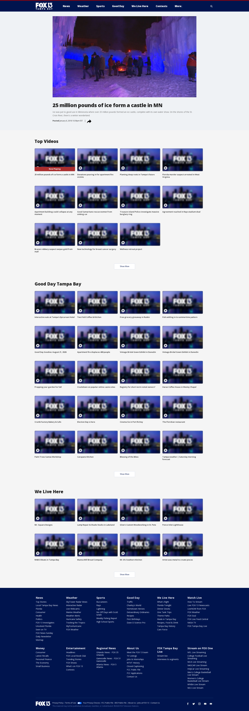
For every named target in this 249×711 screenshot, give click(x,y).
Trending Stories (73, 659)
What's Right (163, 601)
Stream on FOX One (200, 648)
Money (40, 648)
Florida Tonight (164, 605)
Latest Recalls (42, 655)
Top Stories (41, 601)
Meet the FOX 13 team (137, 652)
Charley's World (134, 605)
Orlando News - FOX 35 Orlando (107, 653)
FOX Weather (72, 629)
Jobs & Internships (135, 659)
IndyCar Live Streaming (198, 668)
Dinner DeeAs (163, 608)
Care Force (162, 629)
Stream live (162, 655)
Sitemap (39, 640)
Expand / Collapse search (211, 6)
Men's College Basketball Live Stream (199, 673)
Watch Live (194, 597)
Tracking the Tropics (75, 622)
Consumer (40, 612)
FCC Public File (133, 669)
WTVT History (133, 662)
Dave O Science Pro (136, 622)
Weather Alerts (73, 615)
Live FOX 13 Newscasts (198, 605)
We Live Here (165, 597)
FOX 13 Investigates (45, 622)
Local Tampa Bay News (47, 605)
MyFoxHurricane (73, 626)
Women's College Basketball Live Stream (198, 679)
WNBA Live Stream (196, 684)
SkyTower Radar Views (76, 601)
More (178, 6)
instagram (199, 703)
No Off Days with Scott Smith (107, 613)
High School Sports (105, 621)
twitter (193, 703)
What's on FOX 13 (74, 666)
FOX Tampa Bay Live (197, 626)
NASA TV (191, 622)
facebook (188, 703)
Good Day (133, 597)
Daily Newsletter (43, 636)
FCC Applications (134, 673)
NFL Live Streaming (196, 652)
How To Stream (194, 601)
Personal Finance (44, 659)
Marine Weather (73, 612)
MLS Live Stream (195, 687)
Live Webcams (73, 608)
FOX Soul (191, 615)
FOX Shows (71, 662)
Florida (39, 608)
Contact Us (132, 676)
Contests (70, 669)
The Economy (42, 662)
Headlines (70, 652)
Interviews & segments (168, 659)
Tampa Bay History (166, 626)
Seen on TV (41, 629)
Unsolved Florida (43, 626)
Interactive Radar (74, 605)
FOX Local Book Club (76, 655)
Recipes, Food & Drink (167, 622)
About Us (133, 648)
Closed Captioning (135, 666)
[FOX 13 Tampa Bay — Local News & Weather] (45, 6)
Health (39, 615)
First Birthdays (133, 619)
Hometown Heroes (136, 608)
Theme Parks (163, 615)
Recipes (130, 615)
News (39, 597)
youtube (205, 703)
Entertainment (75, 648)
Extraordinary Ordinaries (138, 612)
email (211, 703)
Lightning (100, 608)
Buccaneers (101, 601)
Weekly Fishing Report (106, 618)
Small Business (43, 666)
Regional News (106, 648)
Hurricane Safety (74, 619)
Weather (71, 597)
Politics (39, 619)
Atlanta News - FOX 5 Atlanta (106, 665)
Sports (100, 597)
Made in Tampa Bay (166, 619)
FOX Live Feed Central (197, 619)
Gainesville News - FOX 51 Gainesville (108, 659)
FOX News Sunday (44, 633)
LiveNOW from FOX (196, 608)
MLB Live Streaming (196, 661)
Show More (124, 266)
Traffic (130, 601)
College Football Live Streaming (197, 657)
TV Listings (132, 655)
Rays (98, 605)
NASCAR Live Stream (197, 665)
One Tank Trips (164, 612)
